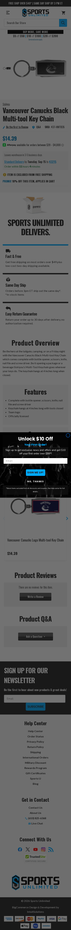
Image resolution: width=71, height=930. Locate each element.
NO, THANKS (35, 481)
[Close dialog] (68, 435)
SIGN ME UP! (35, 472)
